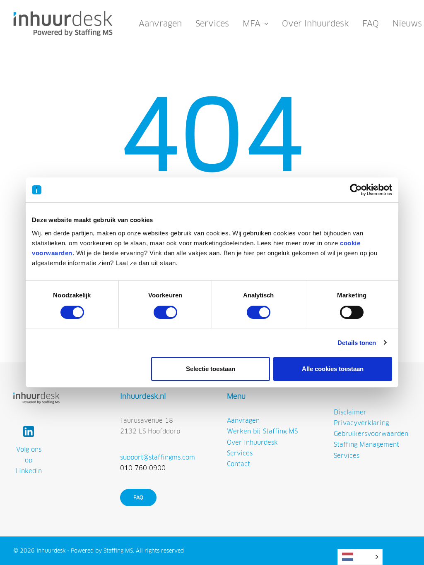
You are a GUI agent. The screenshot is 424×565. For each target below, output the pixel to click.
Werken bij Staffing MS (262, 431)
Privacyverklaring (361, 422)
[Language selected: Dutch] (360, 557)
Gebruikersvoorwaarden (371, 433)
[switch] (165, 312)
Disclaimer (350, 412)
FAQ (370, 23)
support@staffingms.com (157, 457)
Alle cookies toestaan (333, 368)
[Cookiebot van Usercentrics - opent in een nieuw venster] (356, 190)
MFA (251, 23)
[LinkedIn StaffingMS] (28, 431)
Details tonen (356, 342)
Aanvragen (160, 23)
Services (212, 23)
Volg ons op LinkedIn (28, 460)
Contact (238, 463)
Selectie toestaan (210, 368)
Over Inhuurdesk (315, 23)
